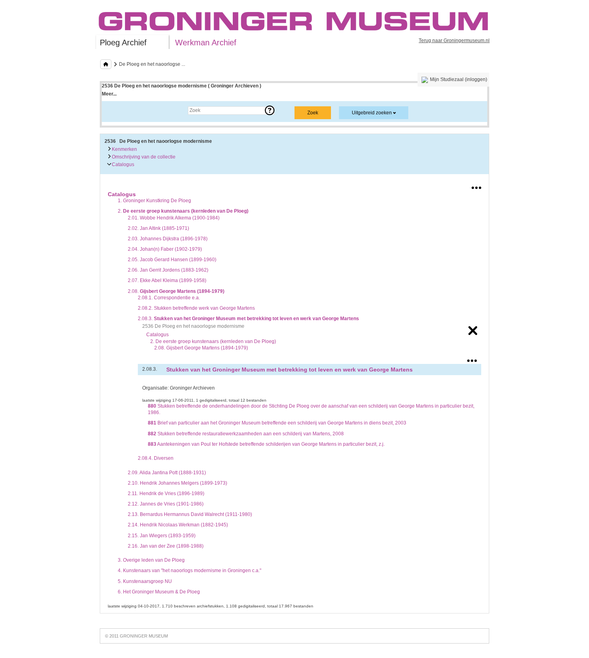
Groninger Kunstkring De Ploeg (154, 200)
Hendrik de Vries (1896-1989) (166, 493)
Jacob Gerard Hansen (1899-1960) (172, 259)
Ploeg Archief (123, 42)
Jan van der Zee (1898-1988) (166, 546)
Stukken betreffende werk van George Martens (196, 308)
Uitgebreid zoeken (372, 113)
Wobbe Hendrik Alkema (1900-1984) (174, 218)
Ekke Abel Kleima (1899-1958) (167, 280)
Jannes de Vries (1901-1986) (166, 504)
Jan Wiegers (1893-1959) (162, 535)
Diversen (155, 458)
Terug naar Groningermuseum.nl (454, 40)
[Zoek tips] (269, 110)
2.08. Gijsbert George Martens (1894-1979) (201, 348)
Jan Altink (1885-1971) (158, 228)
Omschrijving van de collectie (143, 157)
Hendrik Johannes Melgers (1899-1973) (177, 483)
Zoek (115, 110)
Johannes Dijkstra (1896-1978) (168, 239)
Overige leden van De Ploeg (151, 560)
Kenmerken (124, 149)
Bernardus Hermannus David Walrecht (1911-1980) (190, 514)
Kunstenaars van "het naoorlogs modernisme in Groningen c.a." (189, 570)
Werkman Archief (205, 42)
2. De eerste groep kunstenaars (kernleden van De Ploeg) (213, 341)
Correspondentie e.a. (169, 298)
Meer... (109, 94)
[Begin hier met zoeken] (105, 64)
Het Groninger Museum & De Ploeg (159, 592)
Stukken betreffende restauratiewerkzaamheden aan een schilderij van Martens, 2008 (246, 434)
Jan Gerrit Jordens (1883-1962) (168, 270)
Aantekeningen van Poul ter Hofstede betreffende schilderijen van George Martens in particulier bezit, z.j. (266, 444)
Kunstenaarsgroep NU (145, 581)
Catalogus (122, 164)
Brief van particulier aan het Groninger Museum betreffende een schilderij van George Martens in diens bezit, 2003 (277, 423)
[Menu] (476, 186)
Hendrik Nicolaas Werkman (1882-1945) (178, 525)
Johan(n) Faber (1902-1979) (165, 249)
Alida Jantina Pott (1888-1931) (167, 472)
